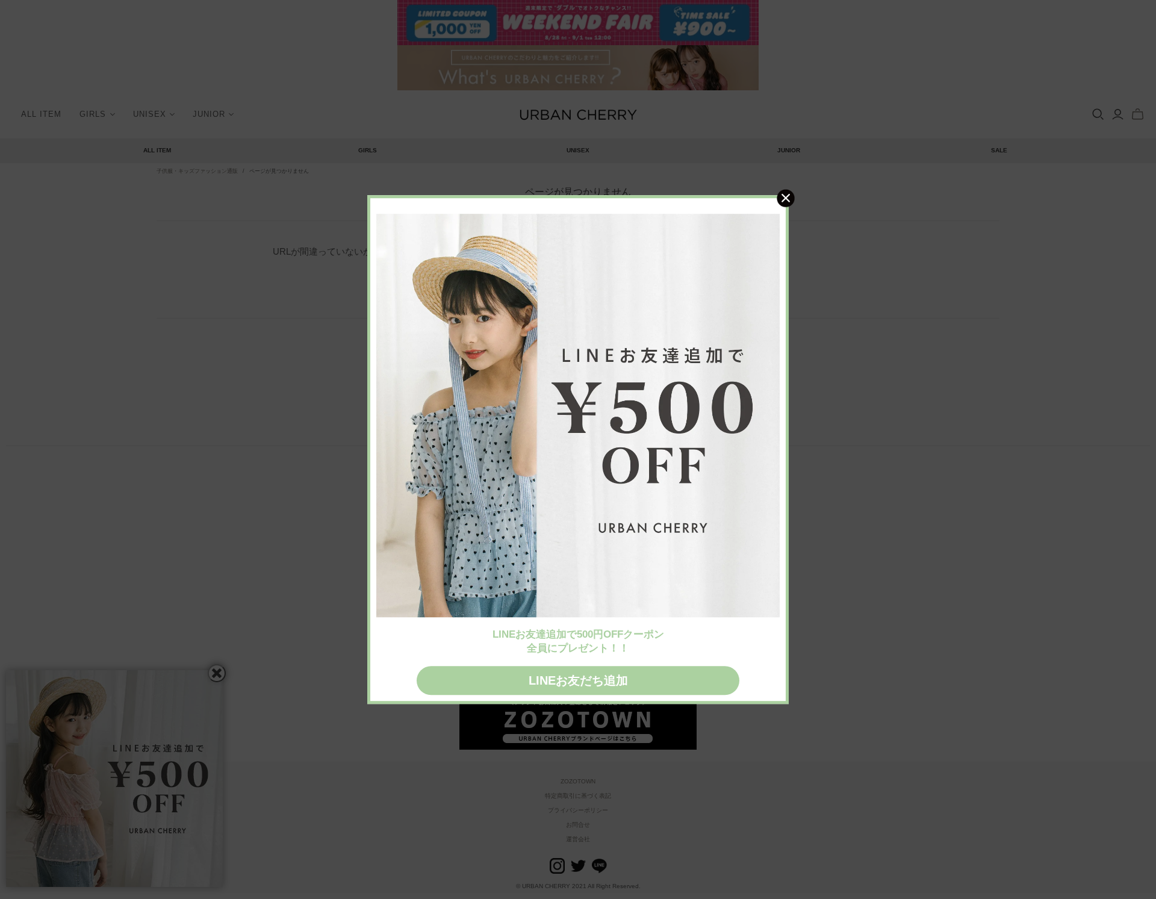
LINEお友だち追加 (578, 680)
